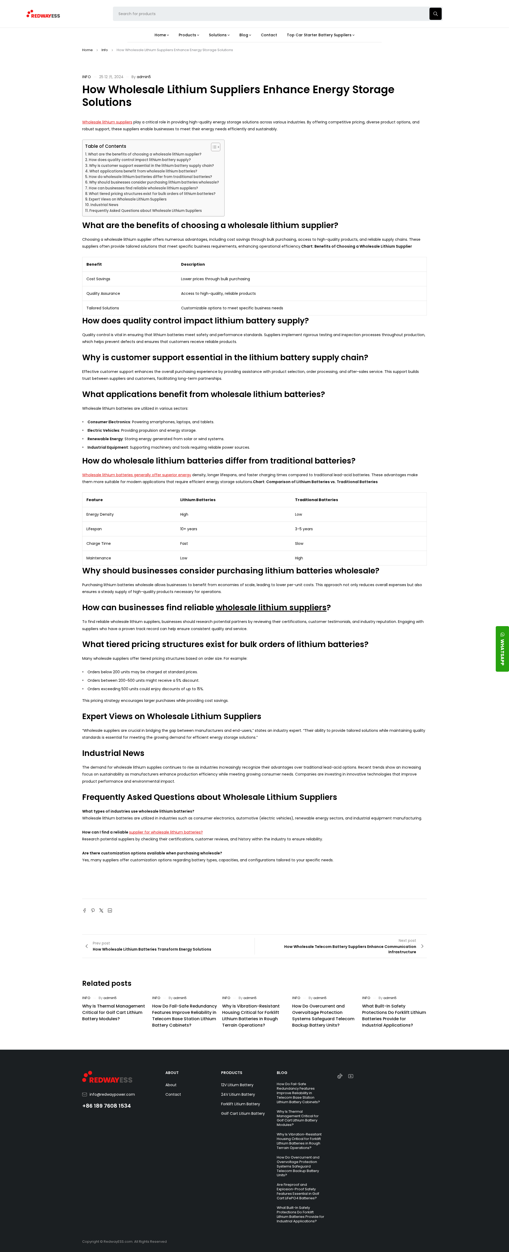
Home (87, 49)
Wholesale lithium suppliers (107, 122)
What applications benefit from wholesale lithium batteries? (143, 171)
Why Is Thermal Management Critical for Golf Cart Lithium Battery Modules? (113, 1012)
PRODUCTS (231, 1072)
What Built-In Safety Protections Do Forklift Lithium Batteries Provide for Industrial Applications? (394, 1015)
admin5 (144, 76)
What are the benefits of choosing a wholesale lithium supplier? (144, 154)
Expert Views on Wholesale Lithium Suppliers (127, 199)
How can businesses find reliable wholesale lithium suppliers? (143, 188)
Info (105, 49)
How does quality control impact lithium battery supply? (140, 159)
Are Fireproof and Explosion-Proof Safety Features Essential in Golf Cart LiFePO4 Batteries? (298, 1191)
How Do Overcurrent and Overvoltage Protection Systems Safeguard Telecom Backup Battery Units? (323, 1015)
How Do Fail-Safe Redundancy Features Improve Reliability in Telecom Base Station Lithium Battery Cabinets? (184, 1015)
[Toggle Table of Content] (213, 147)
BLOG (282, 1072)
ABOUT (172, 1072)
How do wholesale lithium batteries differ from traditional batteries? (150, 176)
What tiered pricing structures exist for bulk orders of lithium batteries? (152, 193)
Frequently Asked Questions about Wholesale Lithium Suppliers (145, 210)
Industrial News (104, 204)
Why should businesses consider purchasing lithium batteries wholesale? (154, 182)
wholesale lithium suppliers (271, 607)
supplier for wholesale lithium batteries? (166, 832)
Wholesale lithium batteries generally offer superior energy (136, 475)
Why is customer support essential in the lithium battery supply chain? (151, 165)
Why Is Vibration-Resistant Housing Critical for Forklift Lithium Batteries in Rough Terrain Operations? (251, 1015)
